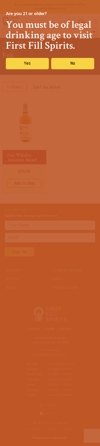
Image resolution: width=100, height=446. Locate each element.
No (72, 63)
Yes (27, 63)
